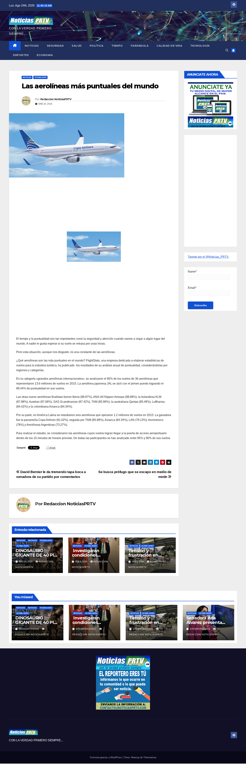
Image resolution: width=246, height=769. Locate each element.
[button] (226, 50)
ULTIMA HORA (23, 546)
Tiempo (117, 45)
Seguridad (55, 45)
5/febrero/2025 (143, 629)
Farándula (140, 45)
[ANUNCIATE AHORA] (210, 104)
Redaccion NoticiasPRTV (55, 99)
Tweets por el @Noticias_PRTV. (208, 256)
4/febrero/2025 (200, 629)
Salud (77, 45)
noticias (21, 540)
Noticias (32, 45)
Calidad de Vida (169, 45)
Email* (192, 287)
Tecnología (200, 45)
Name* (192, 271)
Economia (45, 55)
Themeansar (149, 757)
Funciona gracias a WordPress (106, 757)
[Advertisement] (93, 206)
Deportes (21, 55)
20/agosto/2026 (29, 629)
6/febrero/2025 (86, 629)
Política (97, 45)
